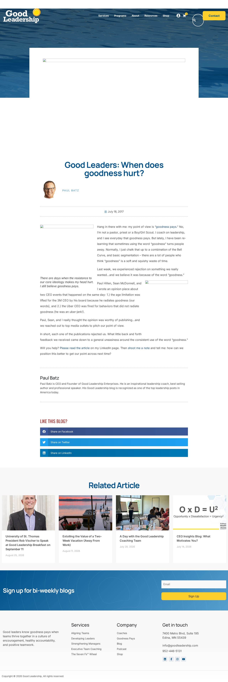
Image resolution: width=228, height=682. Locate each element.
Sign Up (193, 596)
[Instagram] (177, 659)
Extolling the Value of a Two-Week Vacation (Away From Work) (82, 541)
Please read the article (75, 348)
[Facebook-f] (171, 659)
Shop (166, 15)
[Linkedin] (164, 659)
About (135, 15)
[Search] (194, 20)
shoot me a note (139, 348)
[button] (196, 4)
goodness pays (166, 226)
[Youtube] (183, 659)
